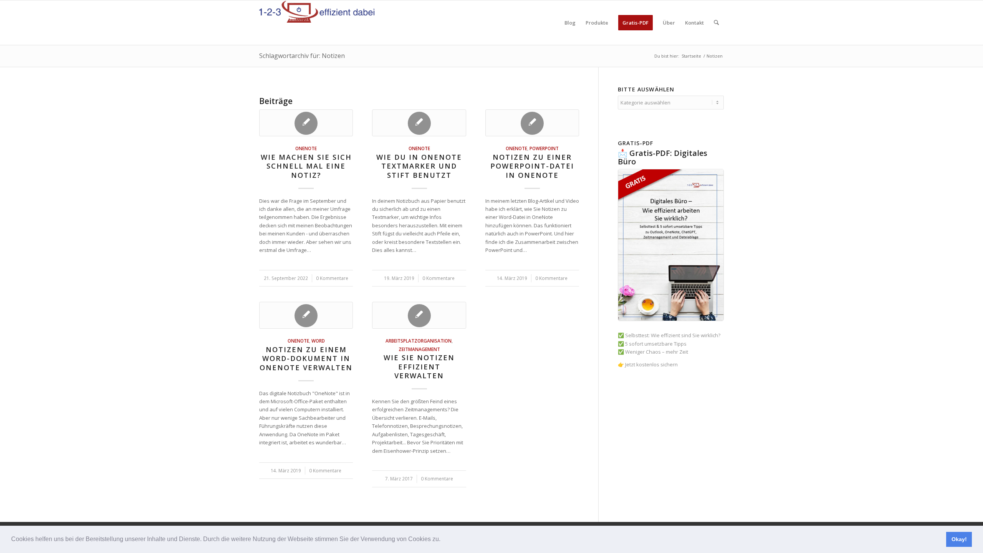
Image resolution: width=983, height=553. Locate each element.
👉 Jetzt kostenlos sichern (648, 364)
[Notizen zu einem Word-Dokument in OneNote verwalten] (306, 315)
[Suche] (716, 22)
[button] (443, 540)
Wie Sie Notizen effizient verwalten (419, 366)
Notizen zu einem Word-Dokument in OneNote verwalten (306, 358)
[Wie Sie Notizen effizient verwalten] (419, 315)
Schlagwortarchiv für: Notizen (302, 55)
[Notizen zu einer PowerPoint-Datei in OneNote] (532, 122)
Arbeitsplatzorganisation (419, 341)
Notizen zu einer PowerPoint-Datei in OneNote (532, 166)
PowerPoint (544, 148)
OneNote (306, 148)
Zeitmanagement (419, 349)
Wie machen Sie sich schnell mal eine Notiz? (306, 166)
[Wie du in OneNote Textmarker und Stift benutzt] (419, 122)
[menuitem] (570, 22)
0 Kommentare (332, 278)
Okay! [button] (959, 539)
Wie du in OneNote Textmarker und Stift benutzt (419, 166)
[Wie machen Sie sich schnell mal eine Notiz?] (306, 122)
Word (318, 341)
